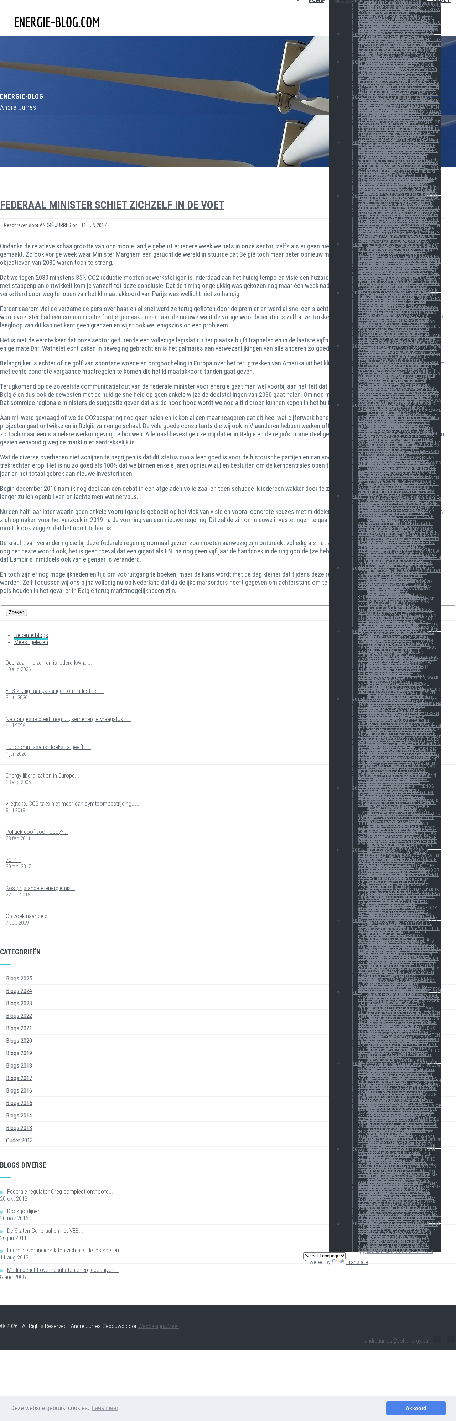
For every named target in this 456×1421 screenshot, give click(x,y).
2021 (357, 196)
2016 (357, 496)
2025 (357, 34)
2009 (357, 992)
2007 (357, 1149)
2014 (357, 631)
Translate (357, 1261)
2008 (357, 1063)
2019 (357, 292)
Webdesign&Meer (158, 1326)
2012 (357, 788)
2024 (357, 62)
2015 (357, 568)
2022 (357, 142)
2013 (357, 699)
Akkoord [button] (416, 1408)
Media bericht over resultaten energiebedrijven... (63, 1269)
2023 (357, 97)
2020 (357, 244)
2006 (357, 1223)
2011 (357, 850)
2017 (357, 405)
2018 (357, 346)
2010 (357, 920)
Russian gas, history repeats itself (395, 1252)
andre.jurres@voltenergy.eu (396, 1340)
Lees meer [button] (105, 1408)
